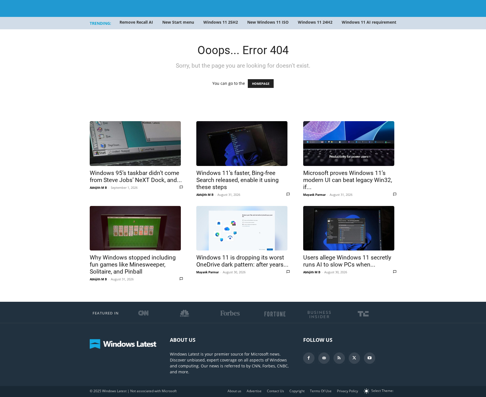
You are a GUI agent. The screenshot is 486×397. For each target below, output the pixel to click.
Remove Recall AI (136, 22)
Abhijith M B (98, 188)
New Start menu (178, 22)
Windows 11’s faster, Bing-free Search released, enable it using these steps (237, 180)
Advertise (254, 391)
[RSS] (339, 358)
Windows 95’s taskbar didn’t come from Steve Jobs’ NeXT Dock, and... (136, 176)
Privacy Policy (347, 391)
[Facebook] (308, 358)
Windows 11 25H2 (220, 22)
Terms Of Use (321, 391)
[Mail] (324, 358)
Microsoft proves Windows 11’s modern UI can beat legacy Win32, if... (347, 180)
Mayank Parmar (314, 195)
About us (234, 391)
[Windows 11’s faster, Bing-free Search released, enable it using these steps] (242, 143)
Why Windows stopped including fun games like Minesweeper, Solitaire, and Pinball (133, 264)
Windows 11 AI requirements (370, 22)
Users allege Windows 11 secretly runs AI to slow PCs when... (347, 261)
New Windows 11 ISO (268, 22)
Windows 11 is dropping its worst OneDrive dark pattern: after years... (242, 261)
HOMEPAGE (260, 83)
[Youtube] (369, 358)
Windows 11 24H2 (315, 22)
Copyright (297, 391)
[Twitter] (354, 358)
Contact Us (275, 391)
